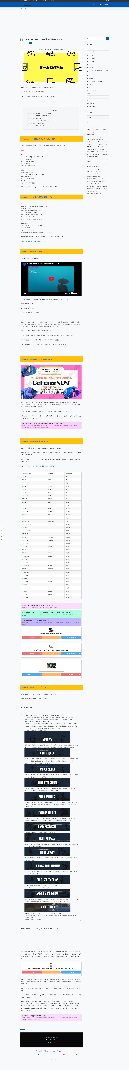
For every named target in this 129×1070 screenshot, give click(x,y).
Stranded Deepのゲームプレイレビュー (38, 126)
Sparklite (100, 169)
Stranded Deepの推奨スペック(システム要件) (39, 113)
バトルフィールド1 (92, 191)
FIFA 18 (95, 149)
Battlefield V (90, 134)
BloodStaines (91, 139)
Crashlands (99, 139)
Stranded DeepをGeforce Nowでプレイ (38, 121)
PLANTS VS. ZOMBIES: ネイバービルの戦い (97, 164)
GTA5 (89, 154)
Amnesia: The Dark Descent (94, 129)
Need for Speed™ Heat (93, 159)
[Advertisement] (64, 21)
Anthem (105, 129)
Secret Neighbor (91, 169)
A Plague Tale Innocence (101, 132)
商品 (89, 87)
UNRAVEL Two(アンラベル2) (94, 186)
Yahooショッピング (71, 637)
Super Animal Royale (92, 174)
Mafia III (104, 154)
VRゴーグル (91, 97)
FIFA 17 (89, 149)
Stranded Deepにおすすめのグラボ (36, 123)
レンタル (90, 100)
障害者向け (91, 55)
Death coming (91, 144)
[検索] (108, 1)
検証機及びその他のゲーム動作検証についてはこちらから (36, 241)
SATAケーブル (91, 103)
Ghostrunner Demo (102, 151)
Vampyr (104, 186)
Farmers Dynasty (99, 146)
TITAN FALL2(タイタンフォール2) (95, 178)
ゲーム (30, 43)
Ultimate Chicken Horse (93, 183)
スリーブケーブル (92, 90)
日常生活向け (91, 58)
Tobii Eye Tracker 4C (92, 181)
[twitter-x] (104, 1)
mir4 (89, 75)
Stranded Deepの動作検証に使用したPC (38, 116)
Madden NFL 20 (97, 154)
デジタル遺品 (91, 61)
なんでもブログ (92, 52)
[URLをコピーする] (2, 542)
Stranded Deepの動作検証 (34, 118)
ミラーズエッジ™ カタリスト (94, 193)
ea (105, 144)
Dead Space (105, 141)
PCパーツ (90, 84)
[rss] (106, 1)
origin (89, 161)
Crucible (89, 141)
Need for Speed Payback (93, 156)
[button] (26, 1054)
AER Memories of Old (92, 127)
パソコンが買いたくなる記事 (95, 81)
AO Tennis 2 (90, 132)
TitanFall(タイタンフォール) (93, 176)
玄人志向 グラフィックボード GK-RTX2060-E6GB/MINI (51, 650)
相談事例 (90, 67)
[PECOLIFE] (27, 4)
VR (89, 94)
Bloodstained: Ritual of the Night (95, 137)
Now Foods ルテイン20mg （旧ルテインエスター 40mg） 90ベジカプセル (51, 968)
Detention (99, 144)
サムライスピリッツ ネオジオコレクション (97, 188)
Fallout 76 (90, 146)
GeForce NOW (72, 405)
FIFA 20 (102, 149)
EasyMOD (90, 78)
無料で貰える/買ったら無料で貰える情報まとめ (98, 71)
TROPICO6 (102, 181)
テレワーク (91, 49)
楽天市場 (32, 637)
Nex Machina (104, 159)
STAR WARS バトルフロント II (94, 171)
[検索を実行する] (107, 38)
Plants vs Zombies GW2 (93, 166)
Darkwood (97, 141)
